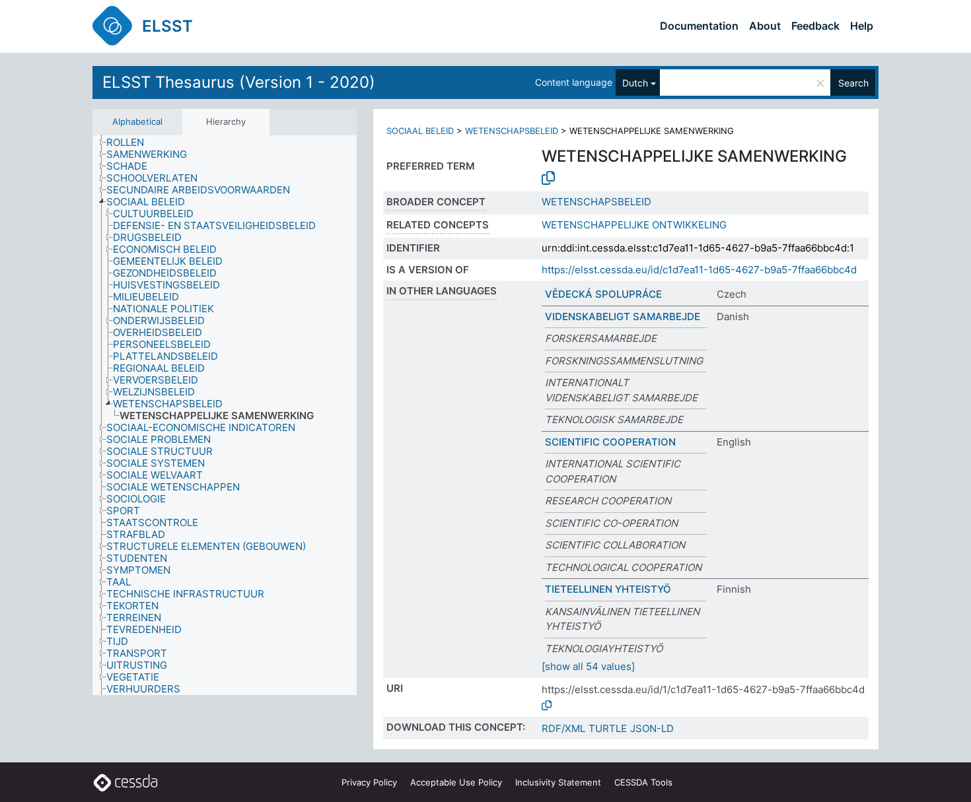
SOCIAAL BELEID (420, 130)
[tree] (224, 415)
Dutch (635, 82)
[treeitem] (131, 143)
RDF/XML (563, 728)
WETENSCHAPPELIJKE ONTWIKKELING (634, 224)
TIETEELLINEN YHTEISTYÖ (608, 589)
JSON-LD (652, 728)
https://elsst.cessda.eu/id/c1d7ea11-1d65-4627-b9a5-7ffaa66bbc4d (699, 269)
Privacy (369, 782)
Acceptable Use (456, 782)
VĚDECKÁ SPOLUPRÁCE (603, 294)
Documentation (699, 25)
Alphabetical (137, 121)
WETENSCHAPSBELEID (511, 130)
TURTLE (608, 728)
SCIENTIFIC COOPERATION (610, 442)
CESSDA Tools (643, 782)
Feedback (815, 25)
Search (853, 82)
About (765, 25)
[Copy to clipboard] (548, 178)
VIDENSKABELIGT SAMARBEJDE (622, 316)
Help (861, 25)
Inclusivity (558, 782)
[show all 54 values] (588, 666)
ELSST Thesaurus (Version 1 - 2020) (238, 82)
